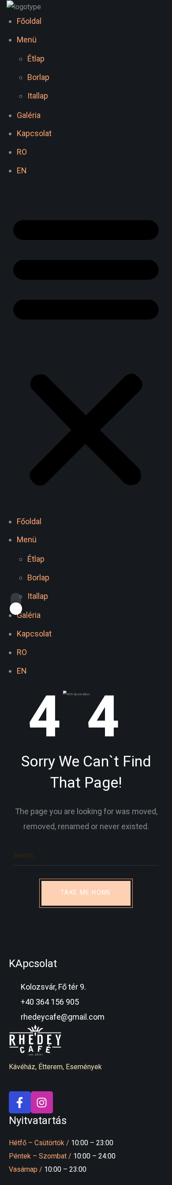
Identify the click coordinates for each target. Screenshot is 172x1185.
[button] (86, 350)
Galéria (29, 115)
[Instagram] (42, 1102)
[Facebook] (20, 1102)
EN (22, 170)
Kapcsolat (34, 133)
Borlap (38, 77)
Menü (27, 39)
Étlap (36, 58)
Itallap (37, 95)
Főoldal (29, 21)
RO (22, 151)
